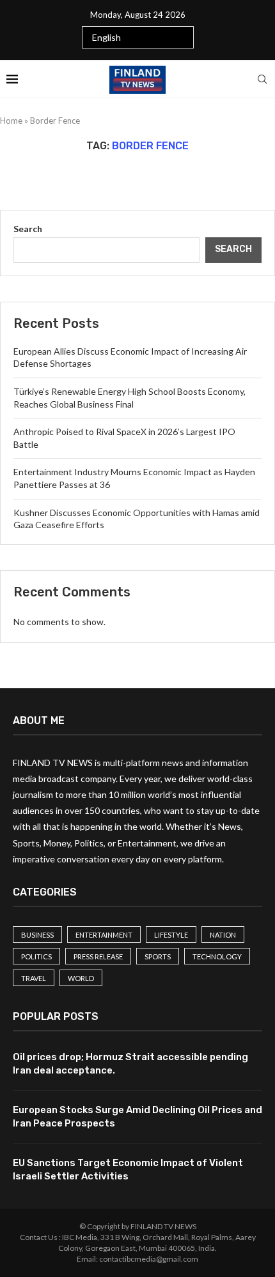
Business (37, 935)
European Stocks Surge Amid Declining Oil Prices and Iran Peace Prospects (137, 1116)
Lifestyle (171, 935)
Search (27, 228)
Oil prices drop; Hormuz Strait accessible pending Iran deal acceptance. (130, 1063)
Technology (217, 956)
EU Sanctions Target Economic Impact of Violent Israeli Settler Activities (128, 1169)
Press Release (98, 956)
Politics (36, 956)
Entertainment (103, 935)
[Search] (262, 79)
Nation (223, 935)
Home (11, 120)
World (81, 978)
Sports (158, 956)
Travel (33, 978)
